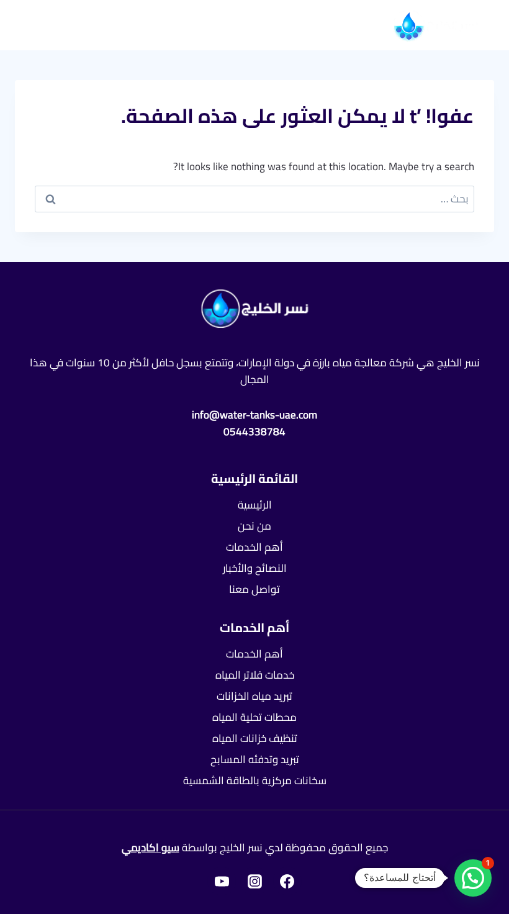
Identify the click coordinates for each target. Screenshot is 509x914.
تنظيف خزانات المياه (254, 738)
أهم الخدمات (254, 547)
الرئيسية (255, 505)
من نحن (254, 526)
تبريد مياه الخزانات (254, 696)
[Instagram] (254, 881)
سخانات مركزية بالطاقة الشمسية (255, 780)
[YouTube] (221, 881)
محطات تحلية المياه (254, 717)
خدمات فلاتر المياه (254, 675)
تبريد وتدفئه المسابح (254, 759)
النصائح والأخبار (255, 568)
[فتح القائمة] (43, 24)
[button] (473, 878)
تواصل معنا (254, 589)
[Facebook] (287, 881)
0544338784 (254, 431)
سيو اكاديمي (150, 847)
